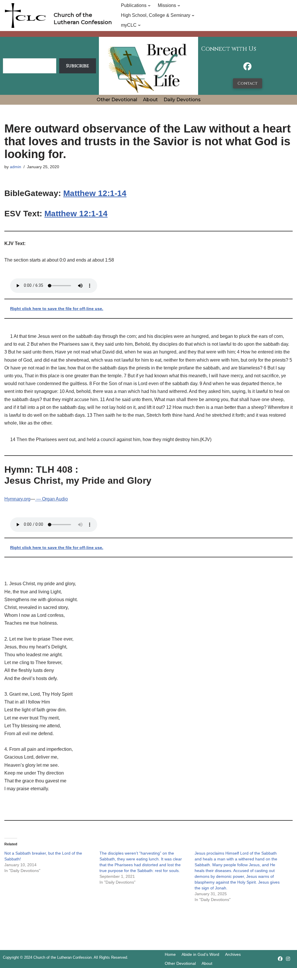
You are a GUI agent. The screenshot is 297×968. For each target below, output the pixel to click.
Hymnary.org (17, 498)
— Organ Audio (51, 498)
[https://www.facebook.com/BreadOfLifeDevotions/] (247, 68)
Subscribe (77, 66)
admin (15, 166)
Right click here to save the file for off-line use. (56, 308)
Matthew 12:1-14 (94, 193)
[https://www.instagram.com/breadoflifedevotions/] (288, 958)
